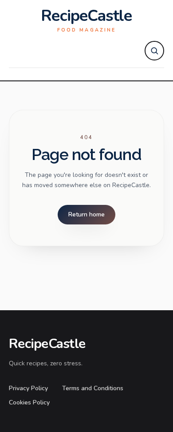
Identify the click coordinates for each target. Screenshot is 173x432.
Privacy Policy (28, 388)
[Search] (154, 50)
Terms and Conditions (92, 388)
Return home (86, 214)
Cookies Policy (29, 402)
